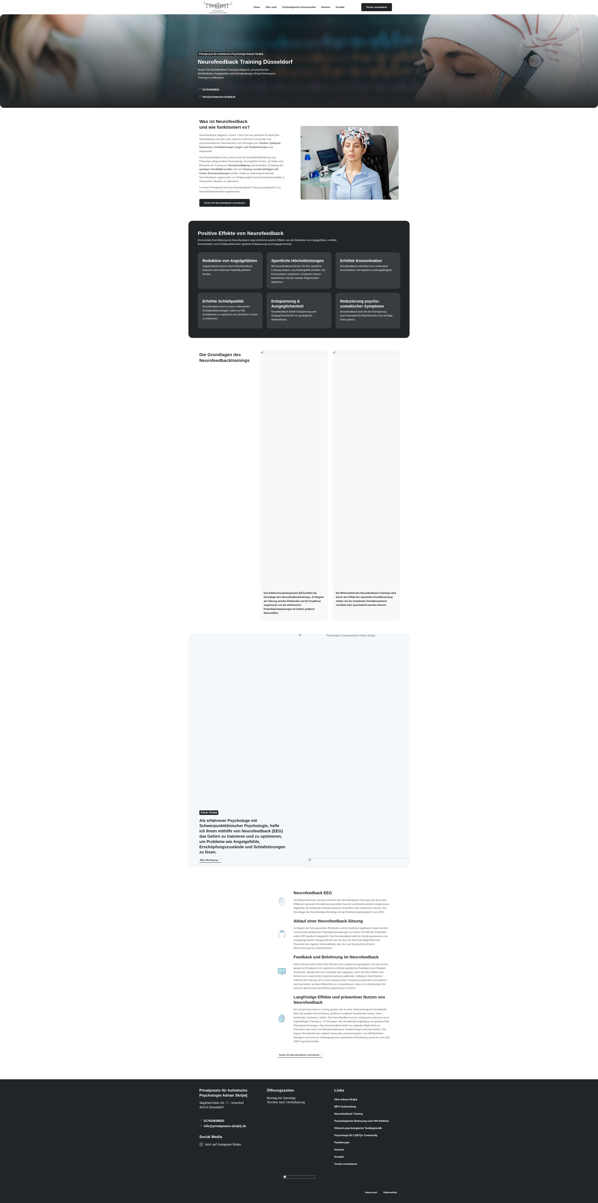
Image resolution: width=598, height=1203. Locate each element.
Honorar (325, 7)
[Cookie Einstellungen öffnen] (7, 1198)
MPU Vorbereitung (345, 1106)
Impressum (371, 1192)
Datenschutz (390, 1192)
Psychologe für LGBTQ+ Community (355, 1135)
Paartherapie (341, 1142)
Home (257, 7)
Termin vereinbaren (345, 1164)
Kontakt (340, 7)
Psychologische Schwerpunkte (299, 7)
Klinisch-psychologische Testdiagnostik (358, 1128)
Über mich (271, 7)
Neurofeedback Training (348, 1113)
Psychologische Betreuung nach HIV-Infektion (361, 1121)
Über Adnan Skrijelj (345, 1099)
